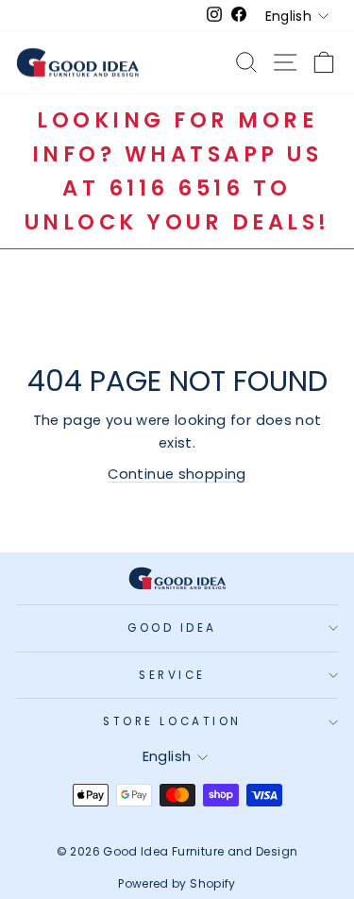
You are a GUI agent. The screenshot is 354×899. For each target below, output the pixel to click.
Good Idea (172, 628)
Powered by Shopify (177, 883)
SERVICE (172, 675)
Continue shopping (176, 474)
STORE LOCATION (172, 721)
